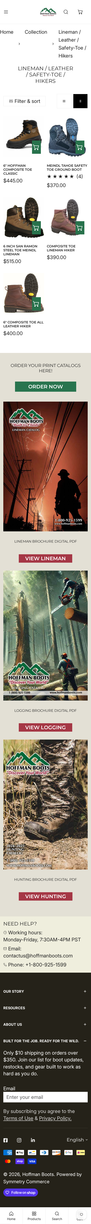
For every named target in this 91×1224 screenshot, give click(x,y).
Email (9, 1088)
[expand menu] (6, 12)
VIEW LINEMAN (45, 558)
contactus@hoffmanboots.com (38, 956)
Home (6, 32)
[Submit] (80, 1097)
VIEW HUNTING (45, 896)
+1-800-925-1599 (45, 965)
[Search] (66, 12)
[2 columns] (80, 101)
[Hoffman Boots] (48, 12)
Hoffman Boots (38, 1174)
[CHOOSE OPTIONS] (36, 147)
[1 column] (64, 101)
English (75, 1139)
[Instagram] (19, 1140)
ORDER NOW (45, 387)
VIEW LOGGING (45, 727)
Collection (36, 32)
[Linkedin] (33, 1140)
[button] (80, 12)
